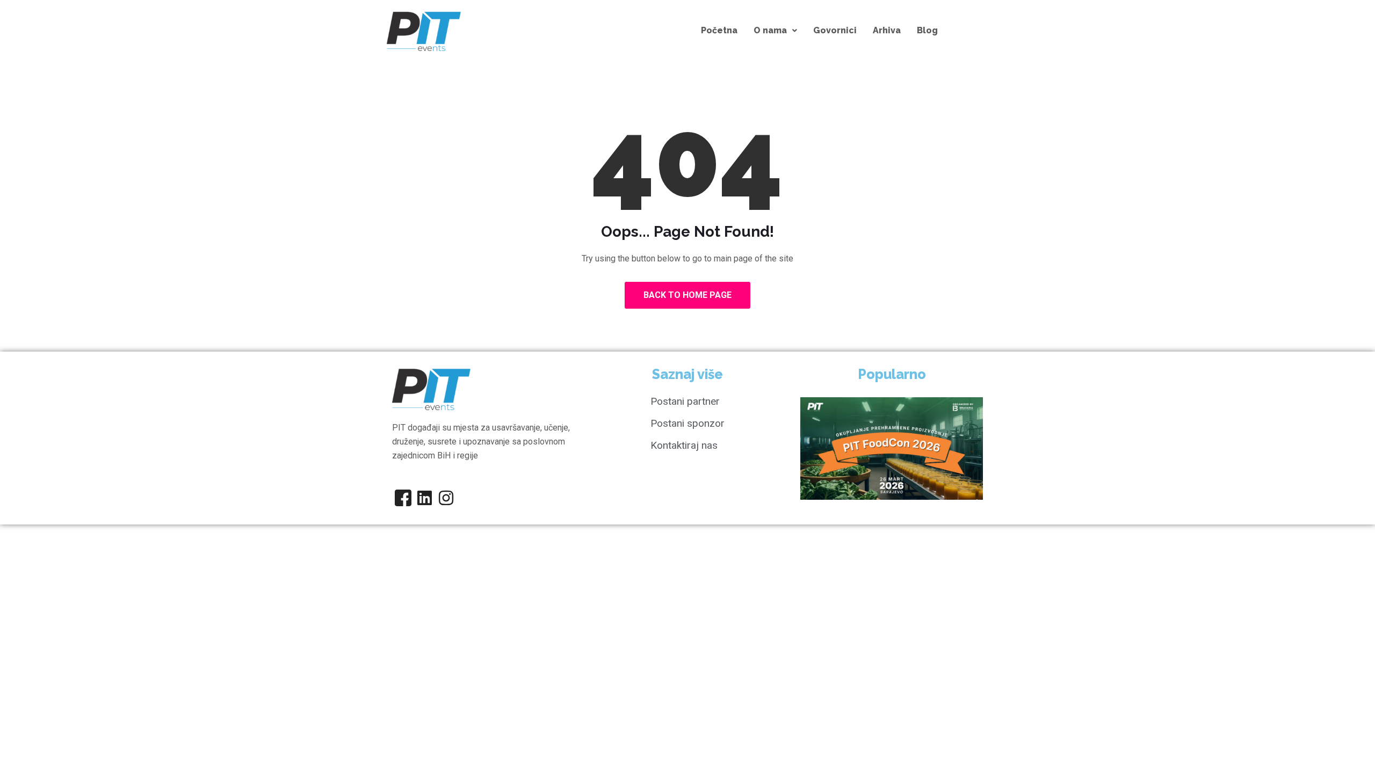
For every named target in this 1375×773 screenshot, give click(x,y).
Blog (927, 30)
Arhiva (887, 30)
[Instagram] (446, 498)
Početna (719, 30)
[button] (775, 30)
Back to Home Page (687, 295)
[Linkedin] (424, 498)
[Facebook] (403, 498)
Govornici (835, 30)
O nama (770, 30)
